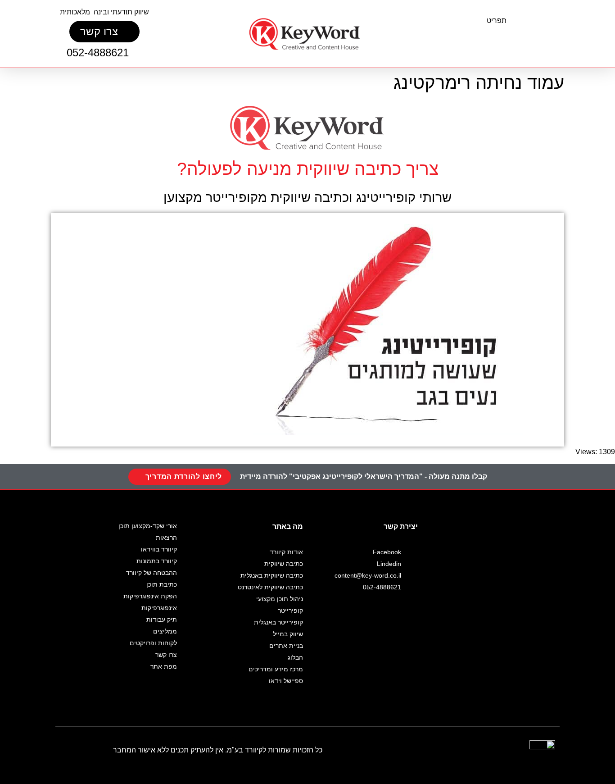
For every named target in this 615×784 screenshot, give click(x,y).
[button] (500, 38)
